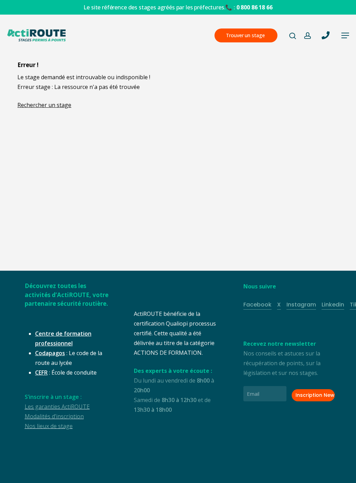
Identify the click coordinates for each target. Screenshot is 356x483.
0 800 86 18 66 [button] (304, 472)
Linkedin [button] (333, 305)
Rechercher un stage (44, 105)
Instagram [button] (301, 305)
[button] (345, 35)
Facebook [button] (257, 305)
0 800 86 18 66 (254, 7)
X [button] (279, 305)
